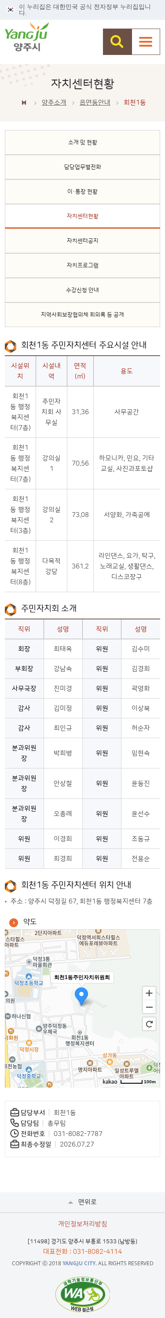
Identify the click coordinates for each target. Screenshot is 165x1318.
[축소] (149, 1007)
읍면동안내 (95, 102)
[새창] (82, 1294)
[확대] (149, 993)
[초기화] (149, 1023)
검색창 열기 (117, 42)
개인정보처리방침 (82, 1224)
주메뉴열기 (146, 42)
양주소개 (54, 102)
